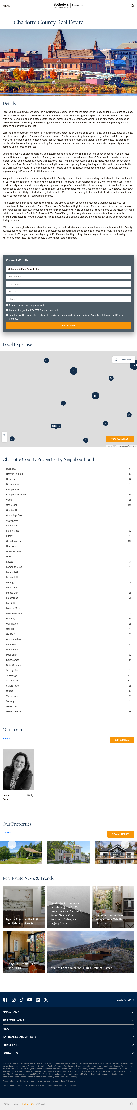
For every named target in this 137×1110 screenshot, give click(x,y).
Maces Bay (68, 592)
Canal (68, 499)
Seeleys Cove (68, 670)
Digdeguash (68, 520)
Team (15, 1103)
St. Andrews (68, 680)
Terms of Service (69, 1085)
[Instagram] (13, 1000)
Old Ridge (68, 634)
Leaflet (109, 446)
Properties (27, 1103)
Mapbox (117, 446)
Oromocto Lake (68, 639)
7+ (63, 403)
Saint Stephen (68, 665)
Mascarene (68, 597)
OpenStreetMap (129, 446)
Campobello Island (68, 494)
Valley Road (68, 696)
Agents (6, 738)
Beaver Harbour (68, 473)
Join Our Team (122, 740)
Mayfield (68, 603)
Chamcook (68, 504)
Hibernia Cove (68, 551)
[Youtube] (30, 1000)
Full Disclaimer (22, 1081)
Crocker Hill (68, 510)
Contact (40, 1103)
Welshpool (68, 706)
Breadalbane (68, 484)
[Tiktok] (22, 1000)
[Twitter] (46, 1000)
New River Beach (68, 613)
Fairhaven (68, 525)
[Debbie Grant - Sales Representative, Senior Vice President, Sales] (18, 770)
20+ (129, 414)
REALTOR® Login (67, 1081)
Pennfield (68, 644)
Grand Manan (68, 541)
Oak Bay (68, 618)
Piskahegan (68, 649)
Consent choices (51, 1081)
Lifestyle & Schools (125, 359)
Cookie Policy (36, 1081)
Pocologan (68, 654)
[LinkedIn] (38, 1000)
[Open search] (129, 6)
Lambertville (68, 572)
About (7, 1103)
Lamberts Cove (68, 566)
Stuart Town (68, 685)
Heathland (68, 546)
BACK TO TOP (124, 999)
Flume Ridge (68, 530)
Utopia (68, 690)
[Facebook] (5, 1000)
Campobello (68, 489)
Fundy (68, 535)
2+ (86, 440)
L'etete (68, 561)
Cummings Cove (68, 515)
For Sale (7, 832)
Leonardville (68, 577)
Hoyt (68, 556)
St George (68, 675)
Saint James (68, 659)
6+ (12, 438)
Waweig (68, 701)
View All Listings (119, 439)
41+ (96, 396)
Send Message (68, 325)
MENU (7, 6)
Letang (68, 582)
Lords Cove (68, 587)
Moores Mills (68, 608)
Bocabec (68, 479)
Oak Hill (68, 628)
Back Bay (68, 468)
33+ (74, 371)
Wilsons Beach (68, 711)
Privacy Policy (8, 1081)
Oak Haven (68, 623)
